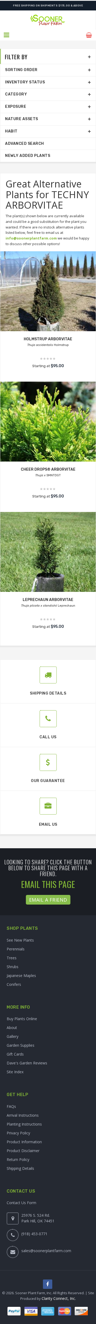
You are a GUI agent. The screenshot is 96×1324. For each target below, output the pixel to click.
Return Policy (18, 1159)
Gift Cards (15, 1054)
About (12, 1027)
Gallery (12, 1036)
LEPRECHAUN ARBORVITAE (48, 600)
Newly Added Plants (27, 155)
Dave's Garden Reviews (27, 1062)
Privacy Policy (18, 1132)
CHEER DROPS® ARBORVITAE (48, 469)
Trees (12, 957)
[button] (7, 35)
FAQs (11, 1106)
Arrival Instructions (23, 1115)
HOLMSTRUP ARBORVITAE (48, 339)
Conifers (14, 984)
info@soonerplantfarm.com (31, 238)
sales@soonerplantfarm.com (46, 1250)
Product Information (24, 1141)
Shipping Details (20, 1168)
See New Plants (20, 940)
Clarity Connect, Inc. (59, 1298)
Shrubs (12, 966)
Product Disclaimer (23, 1150)
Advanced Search (24, 143)
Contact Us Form (21, 1202)
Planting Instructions (24, 1124)
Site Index (15, 1071)
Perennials (16, 948)
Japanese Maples (21, 975)
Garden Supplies (20, 1045)
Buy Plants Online (22, 1018)
